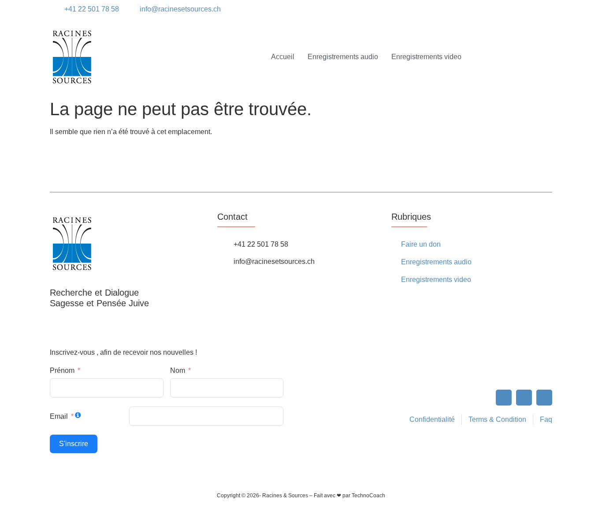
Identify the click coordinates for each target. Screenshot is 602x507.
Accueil (282, 56)
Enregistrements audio (343, 56)
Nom (177, 370)
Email (59, 416)
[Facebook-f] (504, 398)
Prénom (62, 370)
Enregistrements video (426, 56)
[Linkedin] (529, 9)
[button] (544, 9)
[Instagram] (514, 9)
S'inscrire (73, 443)
